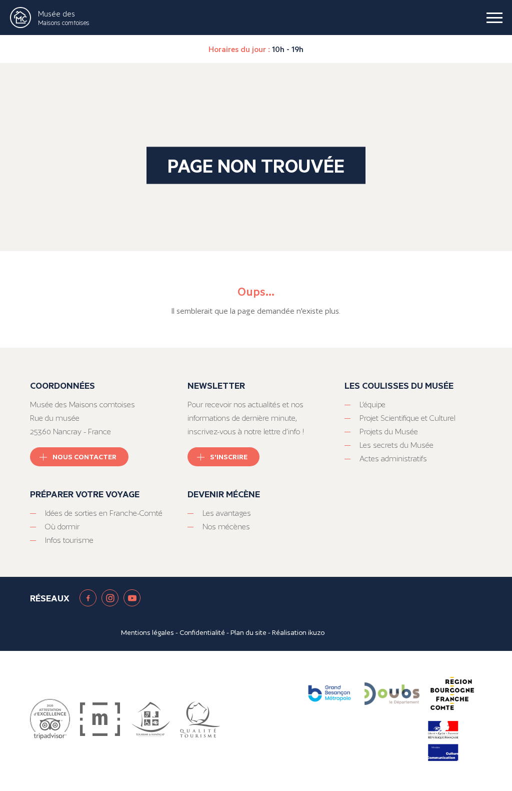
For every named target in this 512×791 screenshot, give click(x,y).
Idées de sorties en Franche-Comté (103, 513)
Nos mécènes (226, 526)
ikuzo (316, 632)
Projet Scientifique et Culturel (408, 418)
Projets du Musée (389, 431)
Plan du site (248, 632)
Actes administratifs (393, 458)
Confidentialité (202, 632)
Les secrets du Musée (397, 445)
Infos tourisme (69, 540)
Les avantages (226, 513)
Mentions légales (147, 632)
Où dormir (62, 526)
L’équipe (373, 404)
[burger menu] (494, 17)
